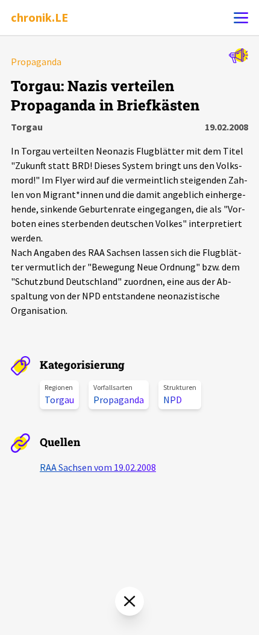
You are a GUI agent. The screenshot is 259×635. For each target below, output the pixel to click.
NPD (172, 400)
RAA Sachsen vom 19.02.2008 (98, 467)
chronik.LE (39, 17)
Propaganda (118, 400)
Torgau (59, 400)
